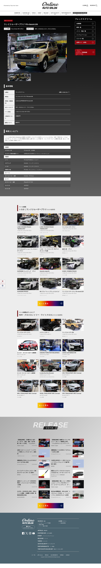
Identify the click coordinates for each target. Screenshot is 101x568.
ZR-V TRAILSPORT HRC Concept (71, 393)
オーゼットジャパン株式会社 (58, 474)
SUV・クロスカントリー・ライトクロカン (45, 28)
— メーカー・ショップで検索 (44, 523)
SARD (18, 486)
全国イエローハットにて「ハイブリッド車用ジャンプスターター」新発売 (26, 451)
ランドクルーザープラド (17, 28)
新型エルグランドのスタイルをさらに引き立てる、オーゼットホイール (60, 471)
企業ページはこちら (63, 92)
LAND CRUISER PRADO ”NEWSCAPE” (24, 227)
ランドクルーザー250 (68, 332)
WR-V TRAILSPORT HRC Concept (26, 393)
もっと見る (44, 303)
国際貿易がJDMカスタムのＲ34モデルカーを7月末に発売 (26, 461)
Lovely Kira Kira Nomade (47, 373)
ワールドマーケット (56, 454)
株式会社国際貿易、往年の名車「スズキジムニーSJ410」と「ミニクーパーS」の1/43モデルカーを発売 (60, 493)
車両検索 (84, 52)
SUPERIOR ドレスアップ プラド (26, 271)
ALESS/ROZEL (21, 497)
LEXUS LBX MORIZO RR (69, 352)
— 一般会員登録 (62, 523)
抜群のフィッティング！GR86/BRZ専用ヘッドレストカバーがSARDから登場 (26, 482)
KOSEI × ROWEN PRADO (69, 271)
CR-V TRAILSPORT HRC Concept (71, 373)
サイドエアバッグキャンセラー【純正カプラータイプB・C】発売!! (26, 471)
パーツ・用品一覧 (81, 31)
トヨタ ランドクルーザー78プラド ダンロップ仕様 (50, 249)
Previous (10, 53)
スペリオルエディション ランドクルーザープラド (27, 249)
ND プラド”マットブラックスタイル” (50, 291)
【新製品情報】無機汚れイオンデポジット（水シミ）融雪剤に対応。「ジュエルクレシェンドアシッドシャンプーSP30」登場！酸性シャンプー (61, 441)
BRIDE (53, 466)
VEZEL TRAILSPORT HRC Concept (50, 393)
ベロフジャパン (20, 455)
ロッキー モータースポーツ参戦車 (26, 352)
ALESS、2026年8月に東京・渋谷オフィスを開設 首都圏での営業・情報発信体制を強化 (26, 493)
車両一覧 (78, 27)
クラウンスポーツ (44, 332)
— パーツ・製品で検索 (43, 525)
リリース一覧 (80, 38)
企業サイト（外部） (81, 42)
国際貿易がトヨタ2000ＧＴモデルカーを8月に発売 (60, 451)
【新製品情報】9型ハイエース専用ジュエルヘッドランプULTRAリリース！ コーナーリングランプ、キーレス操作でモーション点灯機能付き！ (61, 483)
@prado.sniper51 (44, 271)
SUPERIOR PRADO (22, 291)
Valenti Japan (20, 445)
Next (64, 53)
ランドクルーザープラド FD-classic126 (73, 291)
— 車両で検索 (41, 524)
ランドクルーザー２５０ (23, 332)
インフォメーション (81, 34)
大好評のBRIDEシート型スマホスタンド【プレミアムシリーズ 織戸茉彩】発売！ (60, 462)
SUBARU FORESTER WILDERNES (49, 352)
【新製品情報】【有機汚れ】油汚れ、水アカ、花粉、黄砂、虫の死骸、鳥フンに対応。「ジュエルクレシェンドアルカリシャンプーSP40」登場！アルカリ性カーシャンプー (27, 441)
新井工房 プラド (67, 249)
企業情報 (78, 23)
